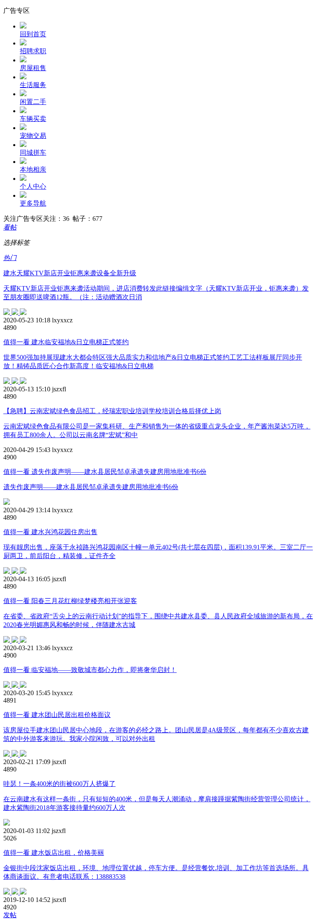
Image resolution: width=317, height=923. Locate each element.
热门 (10, 257)
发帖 (10, 914)
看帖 (10, 227)
